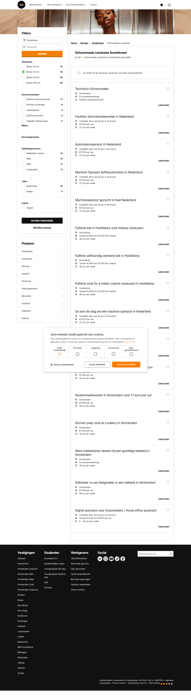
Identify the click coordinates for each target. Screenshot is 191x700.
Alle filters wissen (42, 227)
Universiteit (31, 169)
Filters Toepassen (42, 220)
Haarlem (26, 273)
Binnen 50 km (32, 77)
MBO (28, 158)
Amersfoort (23, 563)
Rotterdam (23, 657)
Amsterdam (27, 251)
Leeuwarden (23, 631)
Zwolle (21, 673)
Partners (48, 587)
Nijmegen (22, 652)
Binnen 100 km (33, 83)
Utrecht (21, 668)
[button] (62, 364)
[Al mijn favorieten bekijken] (162, 4)
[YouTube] (112, 558)
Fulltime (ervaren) (34, 115)
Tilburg (21, 662)
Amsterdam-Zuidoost (28, 589)
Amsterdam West (26, 579)
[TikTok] (117, 558)
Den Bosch (23, 605)
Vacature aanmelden (80, 584)
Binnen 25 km (32, 72)
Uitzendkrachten (79, 558)
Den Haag (22, 610)
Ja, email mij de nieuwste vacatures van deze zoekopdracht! (112, 73)
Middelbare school (35, 153)
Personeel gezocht (80, 563)
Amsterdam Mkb (25, 574)
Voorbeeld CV (51, 558)
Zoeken (42, 54)
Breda (20, 600)
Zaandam (26, 311)
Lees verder (129, 341)
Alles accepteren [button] (126, 364)
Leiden (21, 636)
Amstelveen (98, 43)
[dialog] (95, 350)
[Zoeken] (169, 4)
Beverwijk (26, 296)
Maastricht (23, 642)
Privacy (115, 683)
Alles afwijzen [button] (97, 364)
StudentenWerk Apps (54, 563)
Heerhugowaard (29, 288)
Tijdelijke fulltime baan (37, 121)
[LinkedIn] (100, 558)
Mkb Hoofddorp (25, 647)
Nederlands (31, 186)
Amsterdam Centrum (28, 568)
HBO (28, 164)
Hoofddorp (27, 258)
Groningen (22, 621)
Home (74, 43)
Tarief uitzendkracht (80, 574)
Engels (29, 191)
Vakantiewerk (32, 110)
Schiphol (26, 303)
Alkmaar (26, 266)
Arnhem (21, 595)
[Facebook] (123, 558)
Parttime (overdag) (35, 104)
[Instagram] (106, 558)
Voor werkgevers (54, 5)
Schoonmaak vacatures (118, 43)
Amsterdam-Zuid (26, 584)
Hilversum (26, 281)
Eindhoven (23, 615)
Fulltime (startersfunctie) (38, 99)
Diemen (25, 318)
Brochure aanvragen (80, 579)
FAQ (46, 582)
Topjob (29, 207)
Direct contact (78, 589)
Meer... (25, 125)
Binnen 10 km (32, 66)
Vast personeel (78, 568)
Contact (93, 5)
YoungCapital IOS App (55, 568)
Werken (84, 43)
